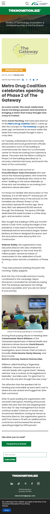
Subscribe (10, 459)
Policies (5, 506)
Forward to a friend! (16, 444)
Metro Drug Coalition (19, 123)
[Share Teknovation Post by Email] (33, 79)
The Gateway (30, 126)
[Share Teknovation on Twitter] (27, 79)
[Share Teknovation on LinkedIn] (23, 79)
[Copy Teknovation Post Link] (37, 79)
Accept (7, 510)
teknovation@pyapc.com (25, 496)
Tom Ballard (18, 75)
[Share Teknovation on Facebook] (30, 79)
